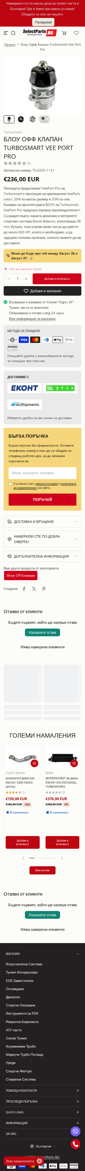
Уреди (10, 1062)
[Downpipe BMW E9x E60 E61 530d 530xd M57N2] (23, 757)
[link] (24, 589)
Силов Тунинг (16, 1038)
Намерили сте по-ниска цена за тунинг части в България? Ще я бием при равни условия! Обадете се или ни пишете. (42, 8)
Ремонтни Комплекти (22, 1021)
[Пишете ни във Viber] (75, 1131)
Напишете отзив (42, 632)
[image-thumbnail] (9, 119)
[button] (13, 33)
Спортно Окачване (20, 1005)
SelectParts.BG (48, 1157)
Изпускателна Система (24, 964)
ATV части (14, 1030)
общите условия (47, 484)
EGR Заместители (19, 980)
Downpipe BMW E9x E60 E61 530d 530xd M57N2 (20, 782)
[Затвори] (39, 1161)
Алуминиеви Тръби (21, 1046)
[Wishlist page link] (76, 33)
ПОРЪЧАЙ (42, 499)
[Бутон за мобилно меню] (6, 33)
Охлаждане (15, 988)
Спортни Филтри (19, 1071)
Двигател (13, 997)
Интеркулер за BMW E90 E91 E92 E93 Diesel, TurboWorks (62, 782)
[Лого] (40, 33)
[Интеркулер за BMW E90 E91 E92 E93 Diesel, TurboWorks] (63, 757)
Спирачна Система (21, 1079)
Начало (9, 44)
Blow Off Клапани (21, 575)
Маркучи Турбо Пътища (24, 1054)
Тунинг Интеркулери (21, 972)
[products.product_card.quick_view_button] (34, 763)
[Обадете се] (75, 1144)
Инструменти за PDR (22, 1013)
